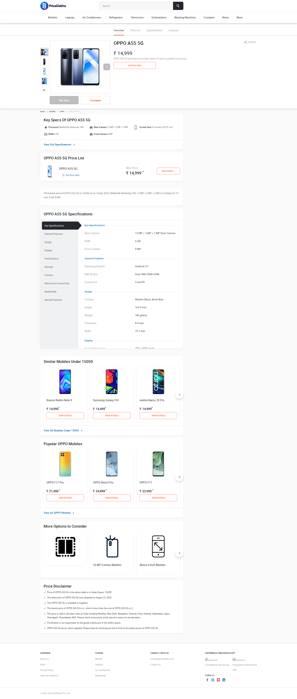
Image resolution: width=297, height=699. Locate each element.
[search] (178, 6)
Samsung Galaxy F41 (106, 400)
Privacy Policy (46, 670)
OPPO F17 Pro (55, 482)
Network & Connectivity (57, 283)
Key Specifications (54, 225)
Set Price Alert (72, 175)
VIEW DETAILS (65, 415)
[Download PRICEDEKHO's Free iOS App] (217, 662)
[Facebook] (207, 680)
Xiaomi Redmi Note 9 (59, 400)
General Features (54, 233)
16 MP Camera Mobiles (107, 565)
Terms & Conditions (49, 675)
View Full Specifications (57, 144)
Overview (119, 30)
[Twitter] (213, 680)
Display (48, 250)
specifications (154, 30)
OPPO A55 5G (68, 168)
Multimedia (50, 291)
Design (48, 242)
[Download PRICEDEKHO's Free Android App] (245, 665)
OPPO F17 (146, 482)
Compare (173, 30)
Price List (135, 30)
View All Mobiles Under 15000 (61, 430)
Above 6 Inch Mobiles (153, 565)
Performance (51, 258)
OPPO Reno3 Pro (103, 482)
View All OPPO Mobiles (57, 512)
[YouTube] (218, 680)
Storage (49, 266)
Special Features (53, 299)
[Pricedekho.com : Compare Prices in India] (55, 6)
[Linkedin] (224, 680)
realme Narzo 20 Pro (152, 400)
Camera (49, 275)
